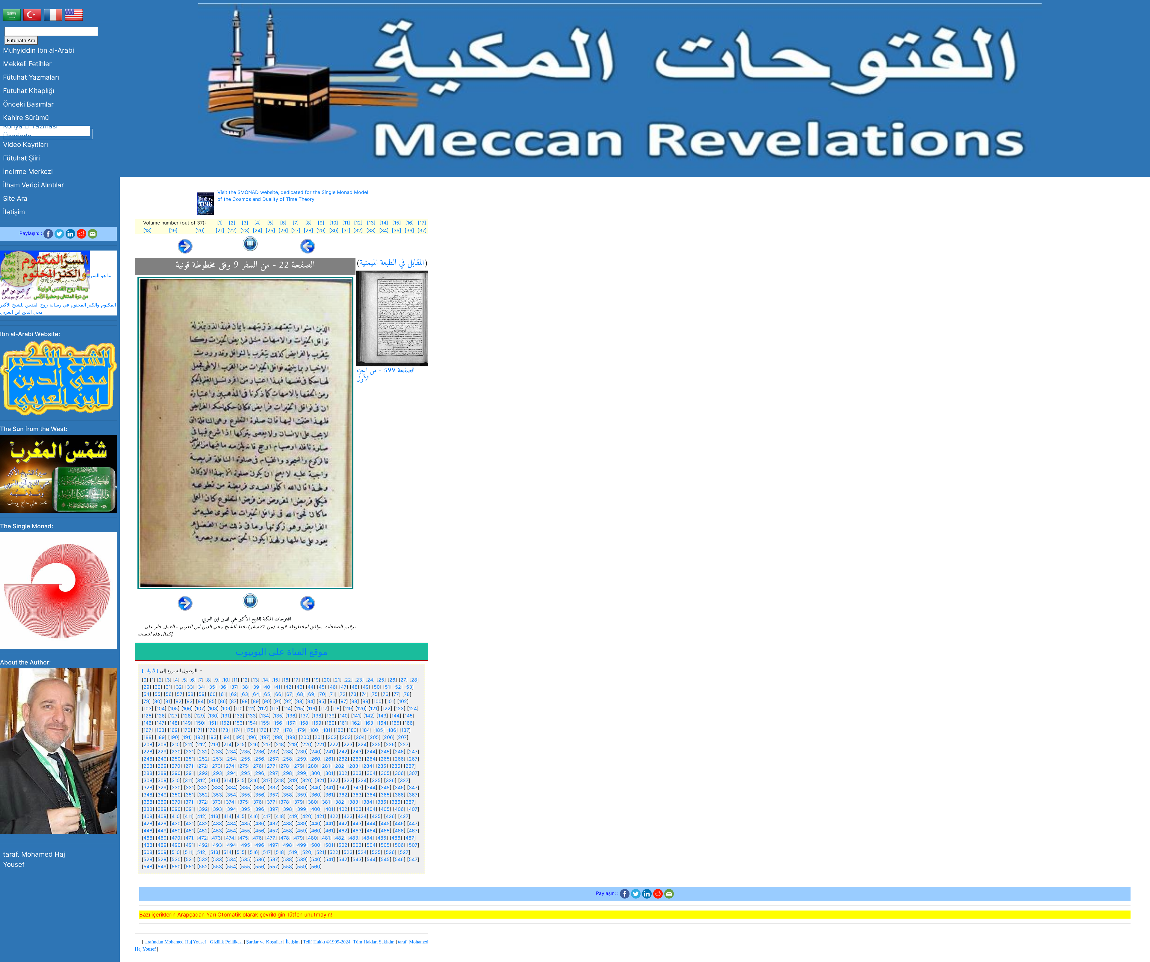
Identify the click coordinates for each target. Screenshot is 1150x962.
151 (212, 723)
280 (312, 766)
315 (241, 780)
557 (273, 867)
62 (234, 694)
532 (203, 859)
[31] (346, 230)
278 (284, 766)
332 (203, 787)
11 (235, 680)
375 (243, 802)
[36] (409, 230)
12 (245, 680)
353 (217, 795)
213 (214, 744)
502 (342, 845)
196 (252, 737)
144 (395, 716)
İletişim (14, 212)
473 (216, 838)
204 (360, 737)
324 (362, 780)
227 (404, 744)
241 (329, 752)
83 (190, 701)
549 (162, 867)
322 (333, 780)
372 (202, 802)
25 (381, 680)
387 (409, 802)
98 (354, 701)
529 (162, 859)
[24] (257, 230)
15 (275, 680)
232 (203, 752)
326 (390, 780)
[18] (147, 230)
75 (375, 694)
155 (265, 723)
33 (190, 687)
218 (280, 744)
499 (301, 845)
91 (277, 701)
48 (355, 687)
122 (386, 708)
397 (273, 809)
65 (267, 694)
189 (161, 737)
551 (190, 867)
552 (203, 867)
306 (399, 773)
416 (254, 816)
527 (404, 852)
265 (385, 759)
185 (379, 730)
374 (230, 802)
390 (176, 809)
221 (320, 744)
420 (306, 816)
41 (277, 687)
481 (326, 838)
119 (348, 708)
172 (211, 730)
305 (385, 773)
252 (203, 759)
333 (217, 787)
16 (285, 680)
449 (162, 831)
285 (381, 766)
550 (176, 867)
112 (262, 708)
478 (284, 838)
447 (413, 823)
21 (337, 680)
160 (330, 723)
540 (315, 859)
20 (327, 680)
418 (280, 816)
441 (329, 823)
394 (231, 809)
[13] (371, 223)
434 (231, 823)
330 (176, 787)
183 (353, 730)
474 (230, 838)
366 (399, 795)
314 (227, 780)
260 (315, 759)
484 (367, 838)
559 (301, 867)
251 (190, 759)
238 (287, 752)
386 (395, 802)
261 (329, 759)
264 (371, 759)
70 (322, 694)
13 (255, 680)
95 (321, 701)
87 (234, 701)
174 (237, 730)
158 (304, 723)
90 (267, 701)
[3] (245, 223)
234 (231, 752)
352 (203, 795)
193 (212, 737)
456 (259, 831)
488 (147, 845)
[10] (333, 223)
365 (385, 795)
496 (259, 845)
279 (298, 766)
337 (273, 787)
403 (356, 809)
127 (174, 716)
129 (200, 716)
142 (369, 716)
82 (178, 701)
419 (293, 816)
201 (318, 737)
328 (147, 787)
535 (245, 859)
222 (333, 744)
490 (176, 845)
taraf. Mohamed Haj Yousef (34, 859)
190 (174, 737)
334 (231, 787)
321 (320, 780)
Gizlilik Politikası (226, 941)
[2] (232, 223)
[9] (321, 223)
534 (231, 859)
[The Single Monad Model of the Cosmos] (58, 590)
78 (407, 694)
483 (353, 838)
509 (162, 852)
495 (245, 845)
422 (333, 816)
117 (323, 708)
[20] (200, 230)
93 (299, 701)
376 (257, 802)
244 (371, 752)
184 (366, 730)
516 (254, 852)
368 (147, 802)
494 (231, 845)
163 (369, 723)
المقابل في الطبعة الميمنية (392, 263)
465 (385, 831)
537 (273, 859)
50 (377, 687)
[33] (371, 230)
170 (186, 730)
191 (186, 737)
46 (333, 687)
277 (271, 766)
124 (413, 708)
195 (239, 737)
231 (190, 752)
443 (356, 823)
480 (312, 838)
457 (273, 831)
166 (409, 723)
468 (147, 838)
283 (353, 766)
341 (329, 787)
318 (280, 780)
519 (293, 852)
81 (167, 701)
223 (348, 744)
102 (403, 701)
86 (223, 701)
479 (298, 838)
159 (317, 723)
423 (348, 816)
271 (189, 766)
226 (390, 744)
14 (265, 680)
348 (147, 795)
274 (230, 766)
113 (275, 708)
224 (362, 744)
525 (376, 852)
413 (214, 816)
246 (399, 752)
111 (251, 708)
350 (176, 795)
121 (373, 708)
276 (257, 766)
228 (147, 752)
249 (162, 759)
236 (259, 752)
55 (158, 694)
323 (348, 780)
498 (287, 845)
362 (342, 795)
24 (370, 680)
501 (329, 845)
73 (353, 694)
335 (245, 787)
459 (301, 831)
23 (359, 680)
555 (245, 867)
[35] (396, 230)
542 (342, 859)
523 (348, 852)
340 (315, 787)
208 (147, 744)
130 (213, 716)
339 (301, 787)
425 (376, 816)
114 (287, 708)
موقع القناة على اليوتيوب (281, 651)
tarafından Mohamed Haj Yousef (175, 941)
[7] (296, 223)
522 (333, 852)
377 (271, 802)
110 (239, 708)
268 (147, 766)
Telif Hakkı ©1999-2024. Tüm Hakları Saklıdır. (348, 941)
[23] (245, 230)
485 (381, 838)
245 (385, 752)
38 (245, 687)
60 (213, 694)
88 (245, 701)
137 (304, 716)
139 (330, 716)
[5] (270, 223)
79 (146, 701)
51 (387, 687)
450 (176, 831)
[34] (384, 230)
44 (311, 687)
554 (231, 867)
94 (310, 701)
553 (217, 867)
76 (385, 694)
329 (162, 787)
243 (356, 752)
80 (157, 701)
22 (348, 680)
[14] (383, 223)
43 (299, 687)
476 (257, 838)
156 (278, 723)
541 (329, 859)
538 (287, 859)
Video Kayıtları (25, 144)
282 (339, 766)
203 (346, 737)
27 (403, 680)
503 (356, 845)
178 (288, 730)
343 (356, 787)
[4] (257, 223)
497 (273, 845)
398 (287, 809)
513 (214, 852)
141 (356, 716)
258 (287, 759)
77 (396, 694)
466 (399, 831)
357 (273, 795)
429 (162, 823)
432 (203, 823)
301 (329, 773)
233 (217, 752)
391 (190, 809)
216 (254, 744)
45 (322, 687)
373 (216, 802)
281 (326, 766)
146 (147, 723)
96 (332, 701)
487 (409, 838)
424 (362, 816)
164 (382, 723)
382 (339, 802)
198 (278, 737)
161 (343, 723)
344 (371, 787)
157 (291, 723)
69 (311, 694)
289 (162, 773)
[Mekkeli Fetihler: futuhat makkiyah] (620, 86)
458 (287, 831)
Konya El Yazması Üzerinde (30, 131)
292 (203, 773)
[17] (422, 223)
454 (231, 831)
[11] (346, 223)
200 (304, 737)
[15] (396, 223)
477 (271, 838)
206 (388, 737)
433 (217, 823)
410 (176, 816)
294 (231, 773)
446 (399, 823)
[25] (270, 230)
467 (413, 831)
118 (336, 708)
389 (162, 809)
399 (301, 809)
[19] (173, 230)
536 (259, 859)
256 (259, 759)
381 (326, 802)
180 (314, 730)
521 (320, 852)
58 (190, 694)
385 (381, 802)
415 (241, 816)
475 (243, 838)
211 (188, 744)
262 (342, 759)
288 (147, 773)
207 (402, 737)
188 (147, 737)
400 (315, 809)
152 (225, 723)
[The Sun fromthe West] (58, 474)
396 (259, 809)
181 (326, 730)
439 (301, 823)
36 (223, 687)
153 (238, 723)
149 (187, 723)
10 (225, 680)
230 (176, 752)
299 (301, 773)
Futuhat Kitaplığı (28, 91)
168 (160, 730)
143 (382, 716)
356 (259, 795)
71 (332, 694)
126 (161, 716)
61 (223, 694)
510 (176, 852)
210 (176, 744)
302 (342, 773)
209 (162, 744)
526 (390, 852)
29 (146, 687)
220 (306, 744)
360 (315, 795)
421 (320, 816)
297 (273, 773)
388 (147, 809)
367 (413, 795)
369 (162, 802)
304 (371, 773)
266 (399, 759)
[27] (295, 230)
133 (252, 716)
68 (300, 694)
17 (295, 680)
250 (176, 759)
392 (203, 809)
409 (162, 816)
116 (311, 708)
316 (254, 780)
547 (413, 859)
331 (190, 787)
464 (371, 831)
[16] (409, 223)
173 (224, 730)
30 (158, 687)
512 (201, 852)
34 (201, 687)
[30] (334, 230)
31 (168, 687)
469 (162, 838)
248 (147, 759)
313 (214, 780)
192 (199, 737)
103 (147, 708)
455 (245, 831)
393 (217, 809)
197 (265, 737)
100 (377, 701)
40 (267, 687)
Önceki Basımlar (28, 104)
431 (190, 823)
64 (256, 694)
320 (306, 780)
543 (356, 859)
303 (356, 773)
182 (339, 730)
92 (288, 701)
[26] (283, 230)
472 (202, 838)
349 (162, 795)
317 (267, 780)
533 (217, 859)
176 (263, 730)
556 (259, 867)
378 (284, 802)
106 (187, 708)
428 (147, 823)
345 (385, 787)
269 (162, 766)
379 (298, 802)
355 (245, 795)
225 (376, 744)
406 (399, 809)
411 (188, 816)
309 (162, 780)
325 (376, 780)
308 (147, 780)
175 (250, 730)
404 (371, 809)
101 (390, 701)
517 (267, 852)
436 (259, 823)
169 (174, 730)
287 (409, 766)
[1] (220, 223)
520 (306, 852)
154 (252, 723)
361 (329, 795)
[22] (232, 230)
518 (280, 852)
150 (200, 723)
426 (390, 816)
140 (344, 716)
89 (256, 701)
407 (413, 809)
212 (201, 744)
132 (238, 716)
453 (217, 831)
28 (414, 680)
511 (188, 852)
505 (385, 845)
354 (231, 795)
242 (342, 752)
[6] (283, 223)
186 (392, 730)
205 (374, 737)
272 (202, 766)
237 (273, 752)
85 (212, 701)
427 (404, 816)
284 (367, 766)
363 (356, 795)
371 (189, 802)
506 (399, 845)
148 (174, 723)
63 (245, 694)
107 (200, 708)
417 (267, 816)
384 (367, 802)
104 (161, 708)
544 (371, 859)
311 (188, 780)
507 (413, 845)
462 (342, 831)
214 (227, 744)
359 (301, 795)
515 (241, 852)
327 (404, 780)
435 (245, 823)
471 (189, 838)
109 (226, 708)
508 (147, 852)
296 (259, 773)
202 (332, 737)
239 (301, 752)
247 (413, 752)
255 (245, 759)
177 (275, 730)
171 (199, 730)
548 (147, 867)
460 (315, 831)
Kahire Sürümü (26, 117)
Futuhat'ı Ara (21, 40)
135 (278, 716)
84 (201, 701)
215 (241, 744)
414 (227, 816)
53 (409, 687)
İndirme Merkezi (28, 171)
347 (413, 787)
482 (339, 838)
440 (315, 823)
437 (273, 823)
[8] (308, 223)
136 (291, 716)
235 (245, 752)
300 (315, 773)
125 (147, 716)
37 (234, 687)
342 (342, 787)
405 (385, 809)
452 (203, 831)
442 (342, 823)
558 (287, 867)
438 (287, 823)
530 (176, 859)
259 (301, 759)
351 (190, 795)
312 (201, 780)
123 (400, 708)
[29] (321, 230)
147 (160, 723)
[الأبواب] (150, 670)
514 (227, 852)
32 (179, 687)
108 (213, 708)
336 (259, 787)
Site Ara (15, 198)
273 (216, 766)
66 (278, 694)
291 (190, 773)
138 (317, 716)
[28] (308, 230)
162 (356, 723)
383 (353, 802)
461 (329, 831)
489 (162, 845)
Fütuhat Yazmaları (31, 77)
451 (190, 831)
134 (265, 716)
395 (245, 809)
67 (289, 694)
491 (190, 845)
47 (343, 687)
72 (343, 694)
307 (413, 773)
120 (361, 708)
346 (399, 787)
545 (385, 859)
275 (243, 766)
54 (146, 694)
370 (176, 802)
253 (217, 759)
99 (365, 701)
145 (409, 716)
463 (356, 831)
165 (395, 723)
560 (315, 867)
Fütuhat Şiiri (21, 158)
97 (343, 701)
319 (293, 780)
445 (385, 823)
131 (225, 716)
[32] (358, 230)
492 (203, 845)
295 (245, 773)
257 (273, 759)
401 (329, 809)
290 (176, 773)
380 (312, 802)
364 (371, 795)
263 (356, 759)
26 (392, 680)
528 (147, 859)
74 (364, 694)
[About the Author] (58, 751)
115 (299, 708)
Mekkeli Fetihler (27, 64)
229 (162, 752)
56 (169, 694)
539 (301, 859)
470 (176, 838)
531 (190, 859)
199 (291, 737)
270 (176, 766)
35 (212, 687)
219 (293, 744)
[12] (358, 223)
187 (405, 730)
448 (147, 831)
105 (174, 708)
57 (179, 694)
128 (187, 716)
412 (201, 816)
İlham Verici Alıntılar (33, 185)
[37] (422, 230)
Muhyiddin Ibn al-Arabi (38, 50)
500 (315, 845)
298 (287, 773)
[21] (220, 230)
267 (413, 759)
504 (371, 845)
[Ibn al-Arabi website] (58, 377)
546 (399, 859)
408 (147, 816)
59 (202, 694)
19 (316, 680)
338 (287, 787)
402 (342, 809)
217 (267, 744)
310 (176, 780)
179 (301, 730)
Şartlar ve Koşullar (264, 941)
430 (176, 823)
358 (287, 795)
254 (231, 759)
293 (217, 773)
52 (398, 687)
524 (362, 852)
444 (371, 823)
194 (226, 737)
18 (305, 680)
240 (315, 752)
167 (147, 730)
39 (256, 687)
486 (395, 838)
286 (395, 766)
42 (288, 687)
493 (217, 845)
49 (366, 687)
